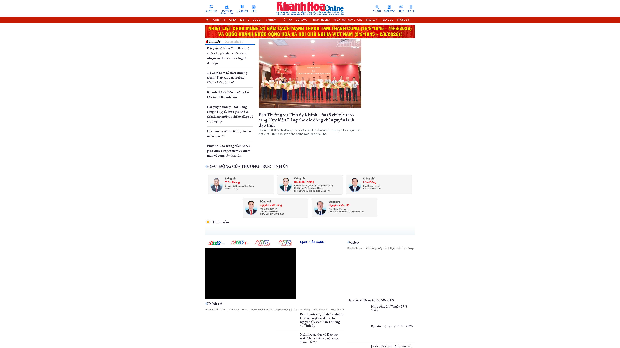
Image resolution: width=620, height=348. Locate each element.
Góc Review (389, 11)
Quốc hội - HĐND (238, 309)
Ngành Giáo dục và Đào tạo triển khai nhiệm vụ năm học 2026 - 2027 (319, 338)
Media (253, 11)
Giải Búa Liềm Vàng (215, 309)
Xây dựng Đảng (301, 309)
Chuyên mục (211, 11)
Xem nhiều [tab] (234, 42)
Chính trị (214, 304)
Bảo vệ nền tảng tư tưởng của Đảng (270, 309)
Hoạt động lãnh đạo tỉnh (226, 12)
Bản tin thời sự (354, 248)
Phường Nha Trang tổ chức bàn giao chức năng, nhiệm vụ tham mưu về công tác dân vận (229, 151)
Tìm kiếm (377, 11)
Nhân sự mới (242, 11)
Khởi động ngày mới (376, 248)
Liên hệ (401, 11)
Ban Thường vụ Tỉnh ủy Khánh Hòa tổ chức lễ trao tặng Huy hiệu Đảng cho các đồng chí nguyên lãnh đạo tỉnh (306, 120)
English (411, 11)
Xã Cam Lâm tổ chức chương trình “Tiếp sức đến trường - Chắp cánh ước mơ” (227, 77)
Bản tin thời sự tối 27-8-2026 (371, 300)
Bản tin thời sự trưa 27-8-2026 (392, 326)
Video (354, 243)
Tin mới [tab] (213, 42)
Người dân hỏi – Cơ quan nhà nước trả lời (412, 248)
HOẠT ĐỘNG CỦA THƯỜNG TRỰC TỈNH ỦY (248, 167)
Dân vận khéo (320, 309)
